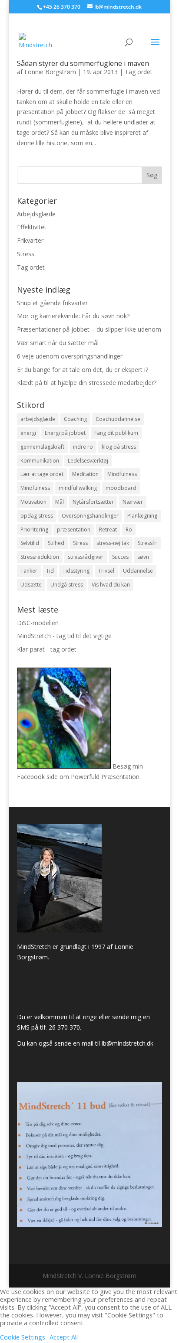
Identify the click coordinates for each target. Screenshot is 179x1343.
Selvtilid (29, 543)
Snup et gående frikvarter (52, 303)
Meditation (85, 474)
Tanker (28, 570)
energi (28, 433)
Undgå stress (66, 584)
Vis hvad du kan (111, 584)
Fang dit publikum (116, 433)
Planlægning (142, 515)
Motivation (33, 501)
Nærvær (133, 501)
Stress (25, 254)
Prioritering (34, 529)
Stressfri (148, 543)
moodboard (121, 488)
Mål (59, 501)
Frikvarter (30, 240)
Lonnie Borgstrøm (50, 72)
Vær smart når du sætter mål (58, 343)
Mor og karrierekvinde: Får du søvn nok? (73, 316)
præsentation (73, 529)
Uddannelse (138, 570)
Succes (120, 557)
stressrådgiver (85, 557)
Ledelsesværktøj (88, 460)
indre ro (83, 446)
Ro (129, 529)
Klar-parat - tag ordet (46, 649)
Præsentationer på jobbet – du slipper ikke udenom (89, 329)
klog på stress (119, 446)
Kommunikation (39, 460)
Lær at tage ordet (41, 474)
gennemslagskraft (42, 446)
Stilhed (56, 543)
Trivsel (106, 570)
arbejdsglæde (37, 419)
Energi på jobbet (65, 433)
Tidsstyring (76, 570)
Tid (50, 570)
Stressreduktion (39, 557)
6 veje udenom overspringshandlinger (70, 356)
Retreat (108, 529)
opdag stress (36, 515)
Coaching (75, 419)
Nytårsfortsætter (93, 501)
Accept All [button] (64, 1337)
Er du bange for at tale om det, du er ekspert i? (82, 369)
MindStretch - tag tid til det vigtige (64, 636)
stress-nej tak (112, 543)
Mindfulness (122, 474)
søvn (143, 557)
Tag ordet (138, 72)
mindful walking (78, 488)
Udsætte (31, 584)
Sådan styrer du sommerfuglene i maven (83, 63)
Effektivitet (31, 227)
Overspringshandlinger (90, 515)
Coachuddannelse (118, 419)
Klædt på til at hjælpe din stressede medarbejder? (86, 382)
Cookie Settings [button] (22, 1337)
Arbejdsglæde (36, 214)
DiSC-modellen (38, 623)
